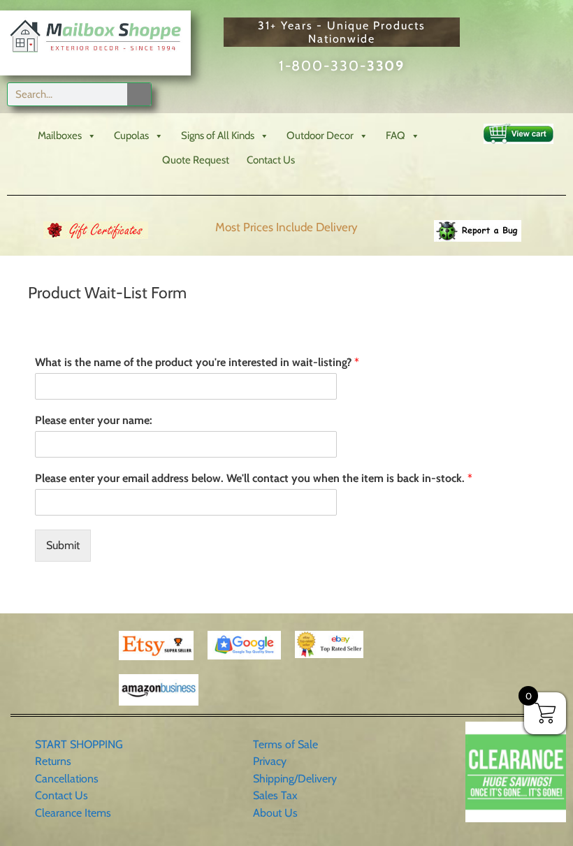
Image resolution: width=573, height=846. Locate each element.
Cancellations (67, 778)
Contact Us (271, 160)
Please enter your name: (93, 420)
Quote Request (195, 160)
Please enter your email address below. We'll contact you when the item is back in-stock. (253, 478)
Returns (53, 761)
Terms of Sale (285, 744)
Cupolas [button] (131, 135)
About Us (275, 812)
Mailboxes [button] (60, 135)
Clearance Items (73, 812)
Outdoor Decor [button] (320, 135)
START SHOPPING (79, 744)
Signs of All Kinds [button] (217, 135)
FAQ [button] (395, 135)
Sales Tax (275, 795)
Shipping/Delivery (295, 778)
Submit (63, 545)
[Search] (139, 94)
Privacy (269, 761)
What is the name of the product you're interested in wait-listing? (197, 362)
